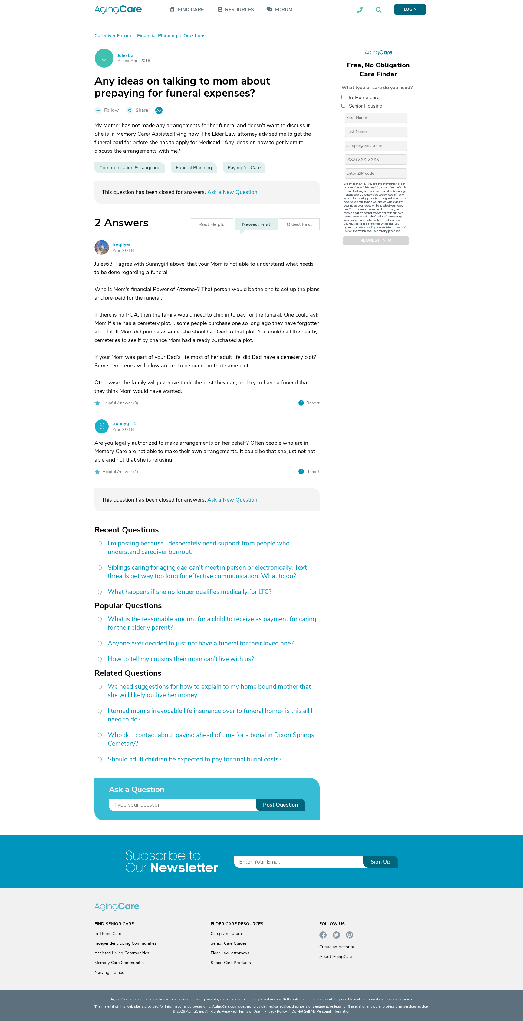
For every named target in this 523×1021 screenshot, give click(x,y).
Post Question (280, 804)
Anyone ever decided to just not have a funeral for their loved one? (201, 643)
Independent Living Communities (125, 943)
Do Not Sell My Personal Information (320, 1011)
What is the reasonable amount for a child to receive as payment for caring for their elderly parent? (212, 623)
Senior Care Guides (229, 943)
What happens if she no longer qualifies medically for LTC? (189, 592)
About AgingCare (335, 957)
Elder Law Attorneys (230, 953)
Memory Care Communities (120, 963)
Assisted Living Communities (121, 953)
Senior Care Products (231, 963)
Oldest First (299, 224)
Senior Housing (365, 105)
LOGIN (410, 9)
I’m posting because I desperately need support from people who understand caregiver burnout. (199, 547)
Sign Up (380, 861)
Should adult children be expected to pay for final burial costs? (194, 759)
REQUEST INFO (375, 240)
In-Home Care (364, 97)
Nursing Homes (109, 972)
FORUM (283, 10)
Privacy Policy (367, 227)
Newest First (256, 224)
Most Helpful (212, 224)
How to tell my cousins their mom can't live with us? (181, 659)
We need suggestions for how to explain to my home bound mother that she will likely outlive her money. (209, 690)
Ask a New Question (232, 192)
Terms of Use (249, 1011)
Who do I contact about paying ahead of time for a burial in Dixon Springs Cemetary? (211, 739)
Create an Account (336, 947)
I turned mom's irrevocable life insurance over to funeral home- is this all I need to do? (210, 715)
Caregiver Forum (226, 933)
